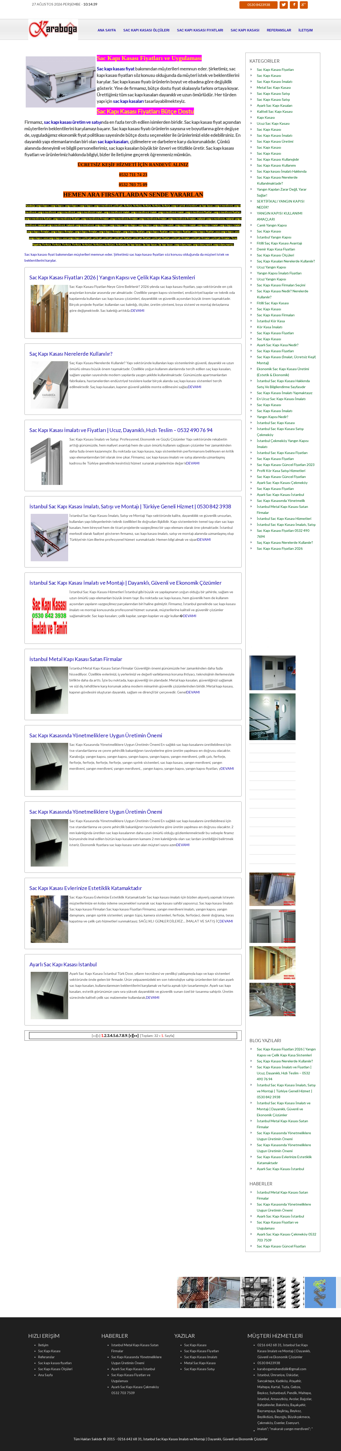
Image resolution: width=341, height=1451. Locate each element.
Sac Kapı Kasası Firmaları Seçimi (281, 285)
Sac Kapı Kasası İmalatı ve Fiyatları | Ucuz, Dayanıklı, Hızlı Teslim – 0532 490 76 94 (120, 430)
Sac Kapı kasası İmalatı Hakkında (282, 171)
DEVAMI (138, 310)
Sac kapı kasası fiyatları (200, 30)
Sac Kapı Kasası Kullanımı (276, 165)
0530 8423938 (258, 4)
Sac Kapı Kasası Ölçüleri (146, 30)
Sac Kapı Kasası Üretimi (275, 141)
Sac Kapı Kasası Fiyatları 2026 (280, 548)
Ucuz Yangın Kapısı (271, 267)
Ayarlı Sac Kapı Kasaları (274, 105)
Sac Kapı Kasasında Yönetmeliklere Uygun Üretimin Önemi (95, 735)
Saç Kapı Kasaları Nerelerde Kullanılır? (286, 261)
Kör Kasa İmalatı (269, 327)
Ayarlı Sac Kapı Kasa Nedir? (278, 345)
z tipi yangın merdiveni (300, 1429)
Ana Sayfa (107, 30)
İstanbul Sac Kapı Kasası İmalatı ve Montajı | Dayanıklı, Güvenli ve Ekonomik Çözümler (125, 582)
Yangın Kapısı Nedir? (272, 417)
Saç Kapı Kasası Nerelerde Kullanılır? (70, 353)
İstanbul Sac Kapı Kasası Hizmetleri (284, 518)
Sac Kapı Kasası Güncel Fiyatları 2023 (286, 464)
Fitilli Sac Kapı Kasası (273, 303)
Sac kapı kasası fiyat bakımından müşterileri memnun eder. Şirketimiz (76, 254)
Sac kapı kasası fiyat (116, 68)
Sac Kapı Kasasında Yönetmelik (281, 500)
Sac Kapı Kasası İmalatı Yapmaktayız (284, 393)
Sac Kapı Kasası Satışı (273, 93)
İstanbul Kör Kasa (271, 321)
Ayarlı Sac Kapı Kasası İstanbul (63, 964)
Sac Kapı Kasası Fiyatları (275, 69)
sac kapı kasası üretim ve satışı (72, 122)
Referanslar (279, 30)
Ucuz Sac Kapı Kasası (273, 123)
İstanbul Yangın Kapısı (274, 237)
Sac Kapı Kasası (245, 30)
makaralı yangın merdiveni (261, 1429)
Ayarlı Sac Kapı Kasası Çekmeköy (282, 482)
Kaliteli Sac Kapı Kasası (275, 111)
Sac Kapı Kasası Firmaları (276, 315)
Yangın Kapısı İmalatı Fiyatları (279, 273)
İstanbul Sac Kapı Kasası (276, 423)
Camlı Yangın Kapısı (272, 225)
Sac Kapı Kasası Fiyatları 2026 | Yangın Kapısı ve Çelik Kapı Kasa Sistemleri (112, 277)
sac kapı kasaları (128, 101)
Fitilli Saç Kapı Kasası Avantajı (279, 243)
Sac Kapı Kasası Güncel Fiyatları (281, 476)
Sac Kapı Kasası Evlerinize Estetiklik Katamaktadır (85, 888)
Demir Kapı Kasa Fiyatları (276, 249)
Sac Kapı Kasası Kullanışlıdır (278, 159)
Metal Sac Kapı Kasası (274, 87)
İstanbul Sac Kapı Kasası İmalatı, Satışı (286, 524)
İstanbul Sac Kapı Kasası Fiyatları (282, 452)
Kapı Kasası (266, 117)
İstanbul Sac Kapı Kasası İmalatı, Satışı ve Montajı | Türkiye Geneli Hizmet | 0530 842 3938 (130, 506)
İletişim (306, 30)
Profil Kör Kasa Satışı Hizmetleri (281, 470)
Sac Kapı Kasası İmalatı (274, 81)
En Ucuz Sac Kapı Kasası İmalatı (281, 399)
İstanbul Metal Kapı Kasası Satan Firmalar (75, 659)
